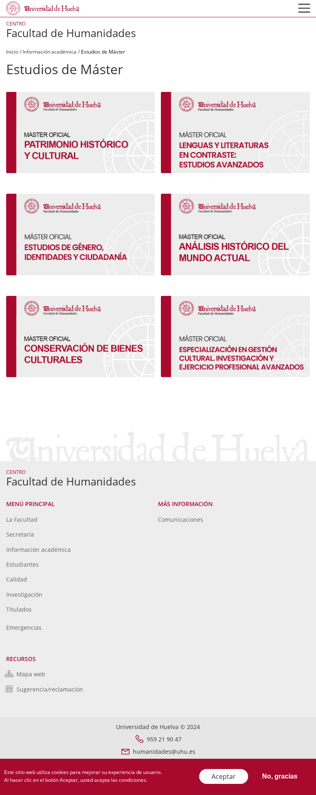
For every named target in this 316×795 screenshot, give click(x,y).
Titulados (19, 609)
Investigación (24, 594)
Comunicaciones (180, 519)
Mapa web (30, 674)
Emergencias (24, 627)
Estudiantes (22, 564)
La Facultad (21, 519)
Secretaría (20, 534)
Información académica (50, 51)
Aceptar (223, 776)
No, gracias (279, 776)
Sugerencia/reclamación (49, 689)
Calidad (16, 579)
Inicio (12, 51)
